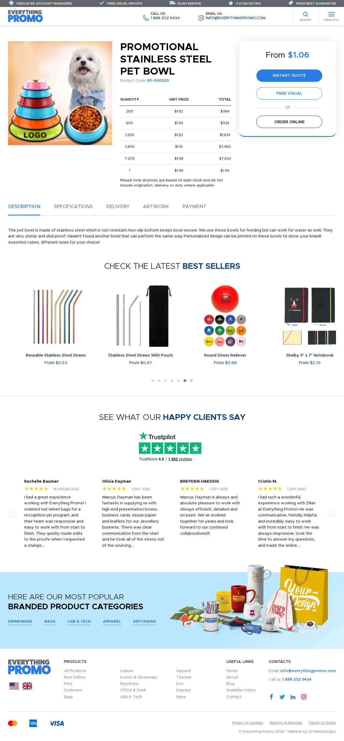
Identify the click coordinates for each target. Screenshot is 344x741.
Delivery (118, 206)
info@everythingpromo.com (236, 16)
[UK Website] (27, 688)
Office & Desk (133, 690)
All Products (75, 671)
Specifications (73, 206)
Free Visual (289, 93)
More (181, 697)
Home (232, 671)
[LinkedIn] (293, 696)
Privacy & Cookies (247, 723)
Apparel (112, 621)
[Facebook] (271, 696)
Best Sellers (74, 677)
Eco (180, 684)
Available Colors (241, 690)
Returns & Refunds (286, 723)
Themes (183, 677)
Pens (68, 684)
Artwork (156, 206)
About (232, 677)
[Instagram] (303, 696)
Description (24, 206)
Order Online (289, 122)
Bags (49, 621)
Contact (233, 697)
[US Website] (14, 688)
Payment (194, 206)
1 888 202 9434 (165, 16)
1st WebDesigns (322, 731)
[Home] (25, 16)
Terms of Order (322, 723)
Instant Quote (289, 76)
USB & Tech (79, 621)
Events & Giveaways (138, 677)
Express (183, 690)
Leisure (126, 671)
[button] (12, 93)
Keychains (144, 621)
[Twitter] (282, 696)
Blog (230, 684)
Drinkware (20, 621)
